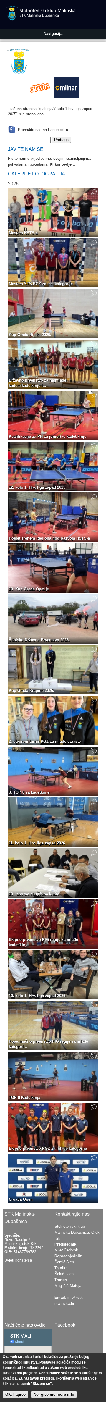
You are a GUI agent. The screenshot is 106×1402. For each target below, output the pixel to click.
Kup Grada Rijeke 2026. (30, 334)
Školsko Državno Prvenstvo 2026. (39, 640)
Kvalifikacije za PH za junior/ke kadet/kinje (47, 436)
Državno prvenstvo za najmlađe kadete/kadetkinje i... (37, 383)
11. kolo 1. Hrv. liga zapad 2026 (37, 843)
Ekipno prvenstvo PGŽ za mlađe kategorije (48, 1148)
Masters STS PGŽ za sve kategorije (41, 284)
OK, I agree (15, 1394)
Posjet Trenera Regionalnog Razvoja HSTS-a (49, 538)
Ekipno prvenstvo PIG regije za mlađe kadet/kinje (43, 942)
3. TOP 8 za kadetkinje (29, 792)
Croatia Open (21, 1199)
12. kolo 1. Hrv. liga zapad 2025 (37, 487)
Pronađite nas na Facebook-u (43, 129)
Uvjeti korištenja (18, 1260)
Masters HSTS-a (23, 233)
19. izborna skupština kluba (34, 894)
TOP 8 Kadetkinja (24, 1097)
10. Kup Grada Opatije (29, 589)
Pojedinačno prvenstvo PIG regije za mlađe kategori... (48, 1044)
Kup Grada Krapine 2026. (31, 690)
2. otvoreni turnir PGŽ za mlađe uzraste (45, 741)
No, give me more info (54, 1394)
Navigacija (53, 33)
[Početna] (20, 62)
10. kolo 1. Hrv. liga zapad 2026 (37, 996)
